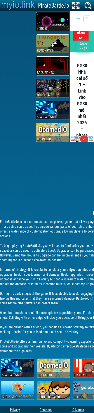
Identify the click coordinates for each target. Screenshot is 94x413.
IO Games (77, 409)
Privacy (15, 409)
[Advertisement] (17, 76)
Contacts (46, 409)
